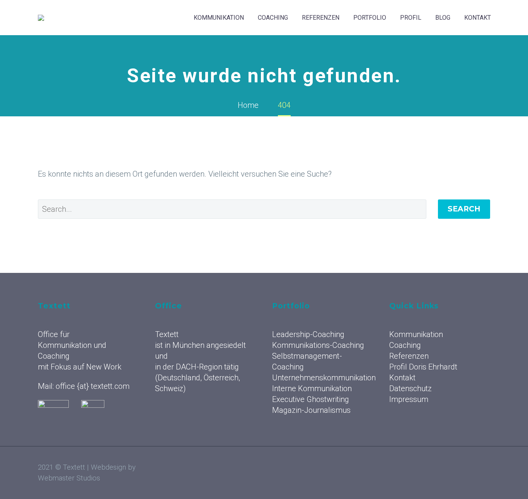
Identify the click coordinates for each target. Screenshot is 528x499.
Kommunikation (219, 17)
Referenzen (320, 17)
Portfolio (369, 17)
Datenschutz (410, 388)
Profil (410, 17)
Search (464, 208)
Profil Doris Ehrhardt (423, 366)
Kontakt (477, 17)
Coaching (273, 17)
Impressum (408, 399)
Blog (442, 17)
